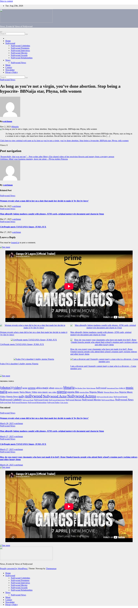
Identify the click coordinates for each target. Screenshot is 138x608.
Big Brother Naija (80, 388)
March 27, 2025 (7, 436)
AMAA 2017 (59, 388)
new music (43, 392)
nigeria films (84, 392)
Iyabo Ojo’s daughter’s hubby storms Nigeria (19, 364)
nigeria (62, 392)
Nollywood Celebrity (11, 399)
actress (32, 387)
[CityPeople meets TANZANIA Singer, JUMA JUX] (34, 340)
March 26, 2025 (7, 465)
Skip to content (6, 1)
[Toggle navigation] (1, 31)
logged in (15, 242)
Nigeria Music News (111, 392)
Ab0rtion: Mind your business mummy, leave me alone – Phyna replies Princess (34, 159)
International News (113, 388)
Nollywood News (18, 62)
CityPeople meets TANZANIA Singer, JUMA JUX (23, 227)
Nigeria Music (96, 392)
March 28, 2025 (7, 423)
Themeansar (51, 568)
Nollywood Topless (53, 402)
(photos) (6, 387)
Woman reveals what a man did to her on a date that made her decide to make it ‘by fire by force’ (44, 201)
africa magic (42, 387)
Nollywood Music (108, 400)
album (51, 388)
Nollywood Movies (19, 53)
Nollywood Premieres (20, 48)
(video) (17, 387)
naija (3, 392)
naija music (13, 392)
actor (25, 388)
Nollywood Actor (55, 396)
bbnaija (69, 387)
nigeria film (73, 392)
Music (8, 65)
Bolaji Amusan (91, 388)
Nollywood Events (41, 400)
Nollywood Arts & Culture (105, 397)
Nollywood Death (28, 400)
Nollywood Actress (81, 396)
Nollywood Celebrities (20, 46)
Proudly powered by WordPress (14, 568)
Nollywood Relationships (21, 58)
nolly (22, 396)
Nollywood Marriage (73, 400)
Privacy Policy (11, 72)
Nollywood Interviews (20, 50)
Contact (8, 67)
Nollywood (10, 43)
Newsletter (10, 70)
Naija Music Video (28, 392)
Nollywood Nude (5, 402)
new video (52, 392)
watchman (7, 121)
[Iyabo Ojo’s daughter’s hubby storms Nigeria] (34, 359)
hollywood (101, 388)
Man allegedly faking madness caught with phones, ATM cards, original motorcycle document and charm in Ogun (52, 214)
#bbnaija (15, 126)
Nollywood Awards (19, 55)
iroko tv (122, 388)
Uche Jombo (64, 402)
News (7, 60)
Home (8, 41)
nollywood (33, 396)
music (130, 387)
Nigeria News (12, 396)
